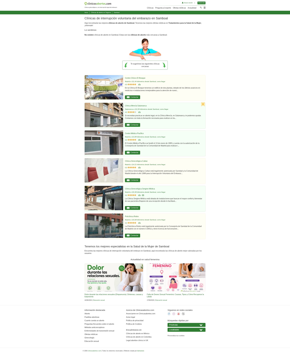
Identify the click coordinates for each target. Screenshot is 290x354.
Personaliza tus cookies (176, 335)
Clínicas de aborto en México (137, 333)
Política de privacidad (134, 320)
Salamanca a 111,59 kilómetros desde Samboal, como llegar (146, 109)
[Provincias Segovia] (186, 325)
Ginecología (89, 338)
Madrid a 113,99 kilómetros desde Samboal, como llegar (145, 137)
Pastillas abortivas (92, 317)
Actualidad (192, 8)
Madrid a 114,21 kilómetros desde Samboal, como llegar (145, 164)
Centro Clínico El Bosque (135, 78)
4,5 (126, 112)
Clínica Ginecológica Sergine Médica (140, 189)
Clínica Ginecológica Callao (136, 161)
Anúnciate (201, 3)
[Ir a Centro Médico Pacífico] (139, 140)
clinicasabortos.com (94, 351)
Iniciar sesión (188, 3)
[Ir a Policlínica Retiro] (139, 223)
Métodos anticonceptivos (94, 327)
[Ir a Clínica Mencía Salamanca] (139, 112)
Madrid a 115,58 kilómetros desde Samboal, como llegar (145, 220)
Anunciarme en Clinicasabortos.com (140, 314)
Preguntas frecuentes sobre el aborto (99, 324)
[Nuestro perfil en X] (183, 314)
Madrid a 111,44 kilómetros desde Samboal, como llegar (145, 81)
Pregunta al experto (163, 8)
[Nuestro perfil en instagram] (173, 314)
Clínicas (150, 8)
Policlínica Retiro (132, 216)
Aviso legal (130, 317)
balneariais (140, 351)
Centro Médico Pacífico (134, 133)
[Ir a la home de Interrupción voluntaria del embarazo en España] (101, 4)
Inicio (86, 12)
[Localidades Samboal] (186, 330)
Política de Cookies (134, 324)
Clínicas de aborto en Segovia (101, 12)
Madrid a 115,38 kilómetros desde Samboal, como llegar (145, 192)
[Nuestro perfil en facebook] (169, 314)
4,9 (126, 84)
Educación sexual (99, 300)
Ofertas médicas (179, 8)
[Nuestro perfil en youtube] (178, 314)
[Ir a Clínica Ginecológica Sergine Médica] (139, 195)
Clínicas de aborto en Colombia (138, 337)
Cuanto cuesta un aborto (94, 320)
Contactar (134, 97)
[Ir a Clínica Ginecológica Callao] (139, 167)
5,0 (126, 140)
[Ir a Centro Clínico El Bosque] (139, 84)
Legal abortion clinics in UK (137, 340)
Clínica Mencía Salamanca (136, 106)
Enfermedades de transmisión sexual (99, 331)
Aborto (87, 314)
